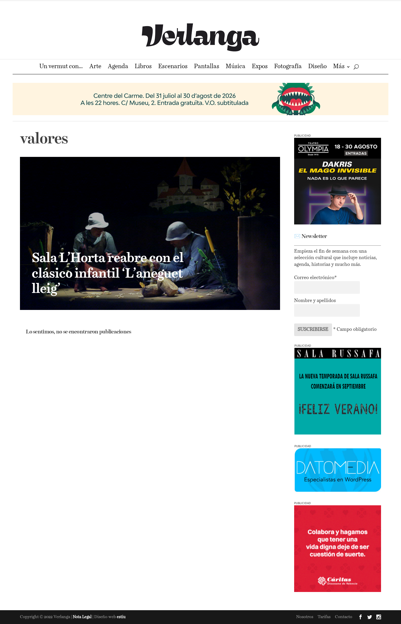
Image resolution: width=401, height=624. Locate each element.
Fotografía (288, 67)
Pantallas (206, 67)
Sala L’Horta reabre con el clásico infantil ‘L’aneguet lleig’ (107, 274)
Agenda (118, 67)
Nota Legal (82, 617)
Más (339, 67)
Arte (95, 67)
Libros (143, 67)
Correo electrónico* (315, 278)
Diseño (317, 67)
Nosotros (304, 617)
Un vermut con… (61, 67)
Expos (260, 67)
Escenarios (173, 67)
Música (235, 67)
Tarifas (324, 617)
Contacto (343, 617)
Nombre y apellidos (315, 300)
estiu (121, 617)
